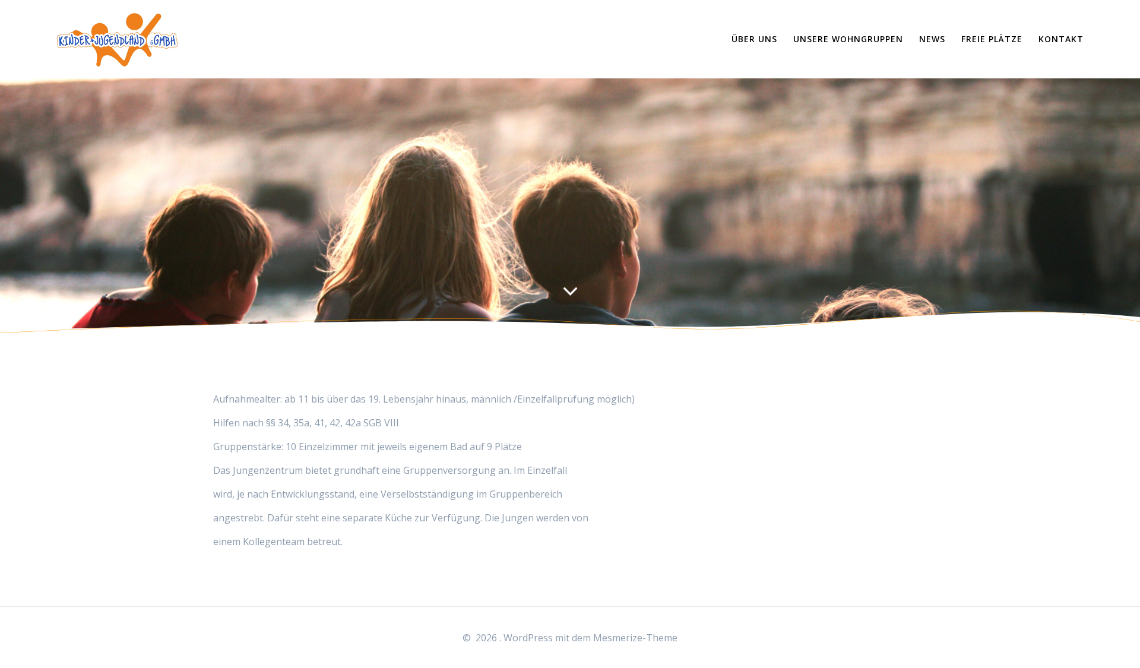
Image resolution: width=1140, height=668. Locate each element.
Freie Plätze (991, 39)
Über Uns (754, 39)
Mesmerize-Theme (635, 637)
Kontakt (1061, 39)
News (932, 39)
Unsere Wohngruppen (848, 39)
